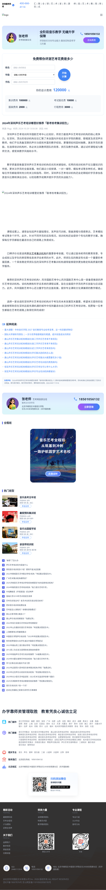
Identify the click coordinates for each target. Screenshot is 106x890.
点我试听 (53, 473)
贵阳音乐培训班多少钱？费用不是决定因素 (23, 569)
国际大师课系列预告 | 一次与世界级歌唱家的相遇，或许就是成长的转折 (37, 334)
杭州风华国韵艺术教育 (64, 726)
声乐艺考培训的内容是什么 (17, 565)
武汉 (74, 721)
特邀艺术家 (42, 820)
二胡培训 (82, 742)
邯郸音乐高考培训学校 (28, 734)
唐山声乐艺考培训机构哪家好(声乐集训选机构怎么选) (28, 352)
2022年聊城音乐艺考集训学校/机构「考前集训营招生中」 (29, 574)
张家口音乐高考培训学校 (87, 734)
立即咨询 (88, 406)
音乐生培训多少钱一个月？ (17, 685)
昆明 (20, 723)
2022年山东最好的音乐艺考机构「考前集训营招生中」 (28, 627)
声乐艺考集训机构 (36, 253)
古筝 (62, 752)
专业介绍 (76, 817)
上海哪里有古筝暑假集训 (16, 632)
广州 (48, 721)
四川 (41, 726)
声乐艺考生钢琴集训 (69, 742)
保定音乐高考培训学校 (67, 734)
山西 (58, 721)
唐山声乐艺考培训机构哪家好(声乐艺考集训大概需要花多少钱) (33, 357)
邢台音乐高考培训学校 (47, 734)
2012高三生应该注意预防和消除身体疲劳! (23, 650)
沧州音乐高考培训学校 (28, 737)
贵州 (76, 723)
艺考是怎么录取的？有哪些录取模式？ (21, 609)
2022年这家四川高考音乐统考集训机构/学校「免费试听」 (29, 667)
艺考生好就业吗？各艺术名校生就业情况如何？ (25, 600)
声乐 (25, 752)
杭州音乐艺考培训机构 (92, 739)
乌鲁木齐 (98, 723)
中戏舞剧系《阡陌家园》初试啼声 (19, 591)
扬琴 (67, 752)
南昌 (97, 721)
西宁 (91, 723)
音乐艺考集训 (24, 732)
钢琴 (31, 752)
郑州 (48, 723)
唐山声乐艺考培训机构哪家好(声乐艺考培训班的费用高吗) (30, 362)
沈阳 (64, 721)
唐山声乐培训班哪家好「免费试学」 (20, 618)
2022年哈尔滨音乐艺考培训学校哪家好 (21, 623)
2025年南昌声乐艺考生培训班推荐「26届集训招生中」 (28, 654)
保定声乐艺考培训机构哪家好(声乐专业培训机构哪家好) (29, 371)
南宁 (70, 723)
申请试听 (25, 506)
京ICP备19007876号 (12, 882)
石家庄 (42, 723)
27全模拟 (7, 824)
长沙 (53, 723)
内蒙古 (64, 723)
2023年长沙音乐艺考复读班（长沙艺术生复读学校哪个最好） (31, 676)
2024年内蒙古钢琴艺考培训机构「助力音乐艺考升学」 (28, 659)
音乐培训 (22, 745)
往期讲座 (6, 853)
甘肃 (81, 723)
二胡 (43, 752)
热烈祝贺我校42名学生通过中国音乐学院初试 (24, 641)
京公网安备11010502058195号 (36, 882)
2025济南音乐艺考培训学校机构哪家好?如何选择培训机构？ (30, 583)
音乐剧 (37, 752)
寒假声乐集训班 (53, 742)
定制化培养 (7, 828)
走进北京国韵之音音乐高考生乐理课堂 (21, 690)
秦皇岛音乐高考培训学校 (80, 732)
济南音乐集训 (40, 742)
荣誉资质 (6, 849)
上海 (31, 723)
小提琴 (49, 752)
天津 (58, 723)
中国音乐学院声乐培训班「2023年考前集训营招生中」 (28, 636)
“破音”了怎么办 (12, 560)
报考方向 (76, 824)
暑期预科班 (7, 817)
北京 (36, 723)
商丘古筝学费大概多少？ (16, 614)
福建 (33, 721)
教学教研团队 (43, 824)
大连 (92, 726)
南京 (38, 721)
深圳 (43, 721)
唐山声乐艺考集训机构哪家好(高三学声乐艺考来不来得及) (30, 339)
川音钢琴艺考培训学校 (28, 739)
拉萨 (25, 726)
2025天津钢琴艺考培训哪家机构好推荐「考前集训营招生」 (30, 681)
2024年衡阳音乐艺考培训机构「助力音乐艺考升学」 (27, 587)
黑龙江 (85, 721)
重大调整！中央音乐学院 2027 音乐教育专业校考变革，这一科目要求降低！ (39, 329)
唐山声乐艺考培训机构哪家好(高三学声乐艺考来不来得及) (30, 343)
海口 (86, 723)
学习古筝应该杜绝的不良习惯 (18, 663)
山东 (46, 726)
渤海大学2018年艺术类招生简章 (19, 596)
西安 (25, 723)
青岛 (76, 726)
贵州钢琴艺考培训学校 (81, 737)
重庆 (69, 721)
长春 (91, 721)
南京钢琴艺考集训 (45, 739)
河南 (36, 726)
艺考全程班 (7, 820)
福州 (51, 726)
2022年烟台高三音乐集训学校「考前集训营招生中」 (27, 645)
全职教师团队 (43, 817)
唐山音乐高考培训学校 (60, 732)
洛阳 (86, 726)
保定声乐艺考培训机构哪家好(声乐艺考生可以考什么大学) (30, 366)
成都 (79, 721)
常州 (81, 726)
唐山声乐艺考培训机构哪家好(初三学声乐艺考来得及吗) (29, 348)
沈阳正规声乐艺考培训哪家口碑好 (67, 739)
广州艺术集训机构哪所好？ (17, 578)
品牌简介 (6, 842)
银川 (20, 726)
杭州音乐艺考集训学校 (40, 732)
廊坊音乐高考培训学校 (47, 737)
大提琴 (56, 752)
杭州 (31, 726)
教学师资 (6, 846)
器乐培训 (91, 742)
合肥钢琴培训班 (64, 737)
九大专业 (76, 820)
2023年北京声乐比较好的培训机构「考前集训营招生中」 (29, 672)
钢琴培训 (31, 745)
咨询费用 (91, 40)
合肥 (53, 721)
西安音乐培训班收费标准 (16, 605)
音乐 (20, 752)
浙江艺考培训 (24, 721)
